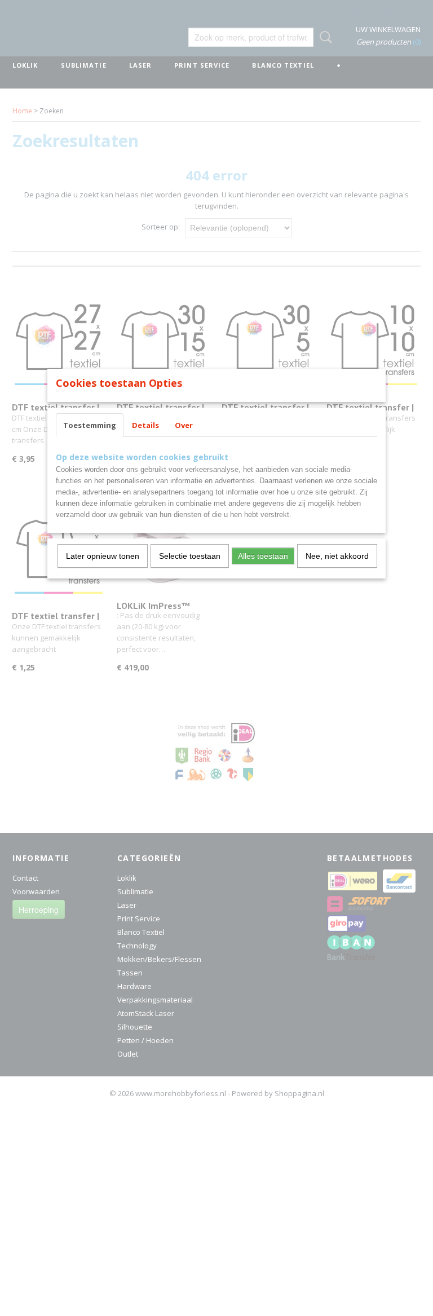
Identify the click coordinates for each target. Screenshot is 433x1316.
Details (145, 425)
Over (184, 425)
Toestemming (89, 425)
